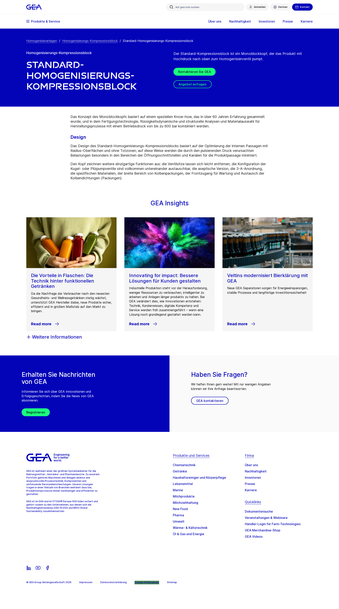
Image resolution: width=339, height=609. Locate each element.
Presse (250, 484)
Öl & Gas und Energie (188, 534)
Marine (178, 490)
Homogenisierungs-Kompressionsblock (90, 41)
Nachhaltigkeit (256, 471)
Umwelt (178, 521)
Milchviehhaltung (185, 503)
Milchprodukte (184, 496)
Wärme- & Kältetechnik (190, 528)
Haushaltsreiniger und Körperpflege (199, 477)
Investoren (253, 477)
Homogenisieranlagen (41, 41)
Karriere (251, 490)
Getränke (180, 471)
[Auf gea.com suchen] (171, 7)
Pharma (178, 515)
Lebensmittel (183, 484)
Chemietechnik (184, 465)
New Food (180, 509)
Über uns (251, 465)
